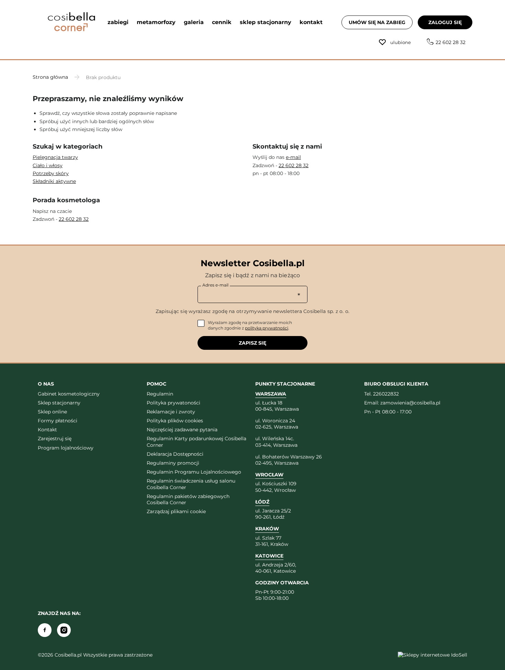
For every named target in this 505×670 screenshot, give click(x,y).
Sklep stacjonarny (59, 403)
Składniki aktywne (54, 181)
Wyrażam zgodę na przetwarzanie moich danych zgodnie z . (250, 325)
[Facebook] (45, 630)
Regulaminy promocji (173, 463)
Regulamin (160, 394)
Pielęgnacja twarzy (55, 157)
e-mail (293, 157)
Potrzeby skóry (51, 173)
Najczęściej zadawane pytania (182, 429)
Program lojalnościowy (65, 448)
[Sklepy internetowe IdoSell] (432, 655)
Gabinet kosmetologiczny (69, 394)
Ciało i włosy (48, 165)
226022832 (386, 394)
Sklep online (52, 412)
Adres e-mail (215, 285)
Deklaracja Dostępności (175, 454)
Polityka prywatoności (173, 403)
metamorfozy (156, 22)
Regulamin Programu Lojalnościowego (194, 472)
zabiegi (118, 22)
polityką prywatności (266, 328)
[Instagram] (64, 630)
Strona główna (50, 77)
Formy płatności (57, 421)
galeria (194, 22)
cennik (222, 22)
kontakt (311, 22)
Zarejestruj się (54, 438)
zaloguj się (445, 22)
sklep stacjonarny (265, 22)
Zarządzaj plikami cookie (176, 511)
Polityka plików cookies (175, 421)
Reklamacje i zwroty (171, 412)
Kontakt (47, 429)
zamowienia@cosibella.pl (410, 403)
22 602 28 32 (450, 42)
